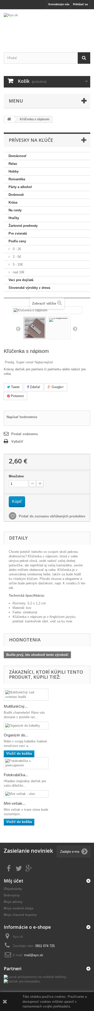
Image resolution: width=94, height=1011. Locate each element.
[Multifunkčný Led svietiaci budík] (26, 695)
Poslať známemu (24, 434)
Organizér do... (16, 735)
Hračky (14, 218)
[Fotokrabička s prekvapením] (26, 763)
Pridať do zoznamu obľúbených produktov (51, 516)
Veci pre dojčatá (21, 280)
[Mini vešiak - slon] (26, 794)
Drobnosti (16, 195)
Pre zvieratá (18, 233)
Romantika (17, 179)
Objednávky (13, 889)
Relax (13, 164)
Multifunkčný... (16, 706)
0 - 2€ (16, 249)
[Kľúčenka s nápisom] (35, 328)
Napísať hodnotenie (22, 417)
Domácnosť (18, 156)
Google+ (57, 387)
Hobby (14, 171)
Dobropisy (12, 895)
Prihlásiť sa (80, 4)
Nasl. (74, 328)
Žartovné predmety (23, 226)
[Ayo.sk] (47, 26)
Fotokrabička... (16, 775)
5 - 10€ (17, 264)
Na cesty (15, 210)
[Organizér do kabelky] (26, 725)
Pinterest (17, 396)
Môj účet (13, 881)
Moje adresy (13, 902)
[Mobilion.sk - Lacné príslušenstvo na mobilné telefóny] (35, 976)
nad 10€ (18, 272)
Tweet (15, 387)
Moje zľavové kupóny (20, 915)
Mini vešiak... (14, 803)
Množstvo (16, 476)
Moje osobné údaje (18, 908)
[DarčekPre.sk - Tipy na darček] (22, 981)
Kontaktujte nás (58, 4)
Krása (13, 202)
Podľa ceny (17, 241)
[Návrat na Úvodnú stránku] (9, 119)
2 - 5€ (16, 257)
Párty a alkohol (20, 187)
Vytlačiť (17, 441)
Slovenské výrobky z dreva (29, 288)
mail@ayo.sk (33, 955)
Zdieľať (34, 387)
